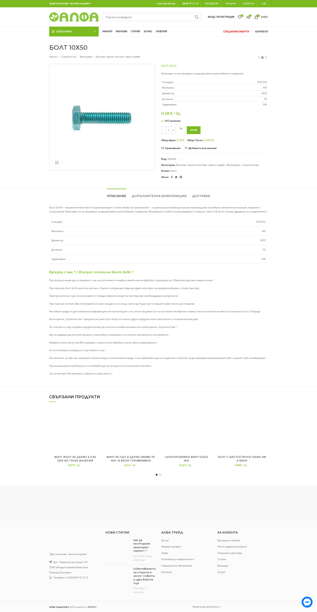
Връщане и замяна (228, 540)
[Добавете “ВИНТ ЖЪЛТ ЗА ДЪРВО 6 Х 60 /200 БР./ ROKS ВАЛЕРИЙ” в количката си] (98, 420)
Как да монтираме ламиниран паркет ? (141, 546)
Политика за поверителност (177, 559)
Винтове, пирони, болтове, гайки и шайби (118, 56)
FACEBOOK (211, 3)
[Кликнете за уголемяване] (56, 162)
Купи (193, 130)
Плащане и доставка (229, 552)
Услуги (221, 572)
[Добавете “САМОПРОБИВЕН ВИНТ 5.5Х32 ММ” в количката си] (209, 420)
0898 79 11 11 (190, 3)
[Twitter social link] (176, 177)
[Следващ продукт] (266, 57)
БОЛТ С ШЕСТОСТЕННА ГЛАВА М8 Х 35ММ (242, 458)
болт (174, 170)
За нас (165, 540)
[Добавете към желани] (98, 412)
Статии (221, 559)
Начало (53, 56)
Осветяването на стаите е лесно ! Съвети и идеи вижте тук (144, 576)
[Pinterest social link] (180, 177)
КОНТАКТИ (261, 31)
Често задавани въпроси (232, 546)
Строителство (69, 56)
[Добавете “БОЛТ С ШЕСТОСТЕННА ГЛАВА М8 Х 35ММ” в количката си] (265, 420)
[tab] (116, 194)
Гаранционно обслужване (176, 565)
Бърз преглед (98, 428)
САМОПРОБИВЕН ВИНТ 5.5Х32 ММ (186, 458)
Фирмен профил (171, 546)
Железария (86, 56)
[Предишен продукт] (258, 57)
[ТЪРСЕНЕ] (196, 17)
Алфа (164, 552)
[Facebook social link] (172, 177)
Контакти (166, 572)
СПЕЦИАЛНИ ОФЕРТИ (236, 31)
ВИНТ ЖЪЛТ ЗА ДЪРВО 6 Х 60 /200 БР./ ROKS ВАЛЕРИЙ (75, 458)
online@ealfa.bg (166, 3)
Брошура (222, 565)
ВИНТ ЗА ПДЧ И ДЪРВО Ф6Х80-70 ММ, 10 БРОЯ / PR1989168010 (131, 458)
